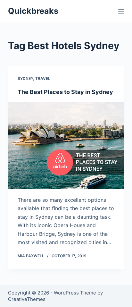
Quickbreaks (33, 11)
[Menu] (121, 11)
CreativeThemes (26, 299)
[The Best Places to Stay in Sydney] (66, 145)
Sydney (25, 78)
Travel (42, 78)
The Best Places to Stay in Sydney (65, 92)
